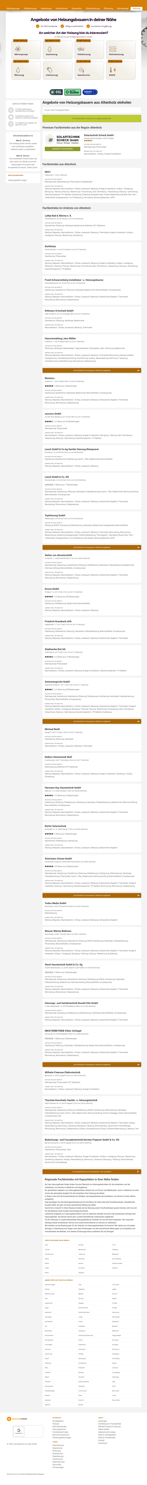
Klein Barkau (116, 1358)
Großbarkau (115, 1354)
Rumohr (114, 1294)
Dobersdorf (81, 1331)
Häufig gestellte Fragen (17, 180)
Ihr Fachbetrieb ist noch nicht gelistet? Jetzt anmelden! (91, 1172)
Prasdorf (47, 1395)
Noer (79, 1284)
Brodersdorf (48, 1331)
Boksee (80, 1405)
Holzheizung (57, 1459)
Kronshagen (48, 1344)
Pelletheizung (30, 8)
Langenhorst (48, 1303)
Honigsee (115, 1344)
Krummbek (115, 1284)
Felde (80, 1395)
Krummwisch (82, 1391)
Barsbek (80, 1294)
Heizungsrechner (59, 1429)
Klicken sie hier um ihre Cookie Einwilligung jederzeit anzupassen (25, 1474)
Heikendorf (48, 1312)
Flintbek (114, 1303)
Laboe (46, 1308)
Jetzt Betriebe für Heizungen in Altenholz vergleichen (91, 370)
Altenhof (81, 1400)
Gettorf (47, 1377)
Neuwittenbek (49, 1335)
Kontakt (101, 1440)
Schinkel (81, 1298)
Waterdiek (81, 1289)
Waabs (114, 1289)
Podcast (55, 1424)
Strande (47, 1289)
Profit (113, 1386)
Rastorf (114, 1298)
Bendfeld (115, 1326)
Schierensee (116, 1317)
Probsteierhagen (50, 1391)
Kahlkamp (81, 1386)
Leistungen (102, 1421)
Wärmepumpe (13, 8)
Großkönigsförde (83, 1381)
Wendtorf (48, 1381)
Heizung (136, 8)
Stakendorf (115, 1321)
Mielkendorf (82, 1344)
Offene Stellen (103, 1429)
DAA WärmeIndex (59, 1426)
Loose (114, 1395)
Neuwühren (115, 1312)
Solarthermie (62, 8)
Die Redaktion (58, 1421)
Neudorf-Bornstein (84, 1312)
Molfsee (80, 1354)
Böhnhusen (115, 1391)
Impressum (102, 1443)
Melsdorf (47, 1405)
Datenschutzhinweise (106, 1432)
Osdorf (47, 1358)
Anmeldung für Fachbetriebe (109, 1424)
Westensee (115, 1377)
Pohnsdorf (115, 1340)
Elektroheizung (93, 8)
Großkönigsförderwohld (85, 1335)
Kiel (46, 1326)
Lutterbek (48, 1372)
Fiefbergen (81, 1326)
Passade (80, 1303)
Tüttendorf (48, 1363)
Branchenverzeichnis (60, 1435)
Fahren (80, 1340)
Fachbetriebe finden (60, 1432)
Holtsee (114, 1308)
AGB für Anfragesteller (107, 1435)
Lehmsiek (115, 1368)
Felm (46, 1298)
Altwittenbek (48, 1321)
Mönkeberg (48, 1317)
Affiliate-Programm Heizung (109, 1426)
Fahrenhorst (48, 1354)
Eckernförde (116, 1400)
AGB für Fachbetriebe (106, 1437)
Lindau (80, 1317)
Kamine (61, 1187)
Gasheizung (46, 8)
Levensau (48, 1349)
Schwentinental (83, 1308)
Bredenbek (115, 1331)
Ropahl (114, 1363)
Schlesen (81, 1372)
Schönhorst (115, 1349)
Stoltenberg (82, 1358)
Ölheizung (108, 8)
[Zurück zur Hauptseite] (28, 1419)
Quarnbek (48, 1400)
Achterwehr (81, 1349)
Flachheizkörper (106, 1208)
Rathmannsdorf (49, 1294)
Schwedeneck (49, 1340)
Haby (113, 1381)
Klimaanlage (123, 8)
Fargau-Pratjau (116, 1335)
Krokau (80, 1321)
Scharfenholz (82, 1363)
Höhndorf (81, 1377)
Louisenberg (116, 1372)
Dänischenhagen (50, 1284)
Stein (46, 1368)
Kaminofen (77, 8)
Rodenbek (81, 1368)
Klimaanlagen (58, 1467)
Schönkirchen (49, 1386)
